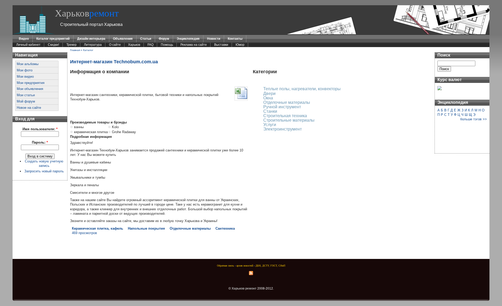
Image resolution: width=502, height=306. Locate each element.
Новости (213, 39)
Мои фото (24, 70)
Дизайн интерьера (91, 39)
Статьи (145, 39)
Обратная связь (225, 265)
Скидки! (53, 45)
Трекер (71, 45)
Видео (24, 39)
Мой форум (26, 101)
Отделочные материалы (190, 228)
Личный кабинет (28, 45)
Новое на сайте (29, 108)
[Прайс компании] (241, 98)
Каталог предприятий (53, 39)
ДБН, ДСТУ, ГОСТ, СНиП (270, 265)
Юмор (240, 45)
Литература (93, 45)
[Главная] (34, 33)
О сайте (115, 45)
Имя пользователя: (40, 129)
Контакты (235, 39)
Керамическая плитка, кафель (97, 228)
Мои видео (25, 76)
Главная (75, 50)
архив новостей (244, 265)
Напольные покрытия (146, 228)
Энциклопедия (188, 39)
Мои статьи (26, 95)
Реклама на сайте (193, 45)
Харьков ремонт (244, 288)
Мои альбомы (27, 64)
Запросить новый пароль (44, 171)
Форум (164, 39)
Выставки (221, 45)
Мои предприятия (30, 83)
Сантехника (225, 228)
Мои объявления (30, 89)
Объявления (123, 39)
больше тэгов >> (473, 119)
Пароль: (40, 142)
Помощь (167, 45)
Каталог (88, 50)
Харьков (87, 13)
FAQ (150, 45)
